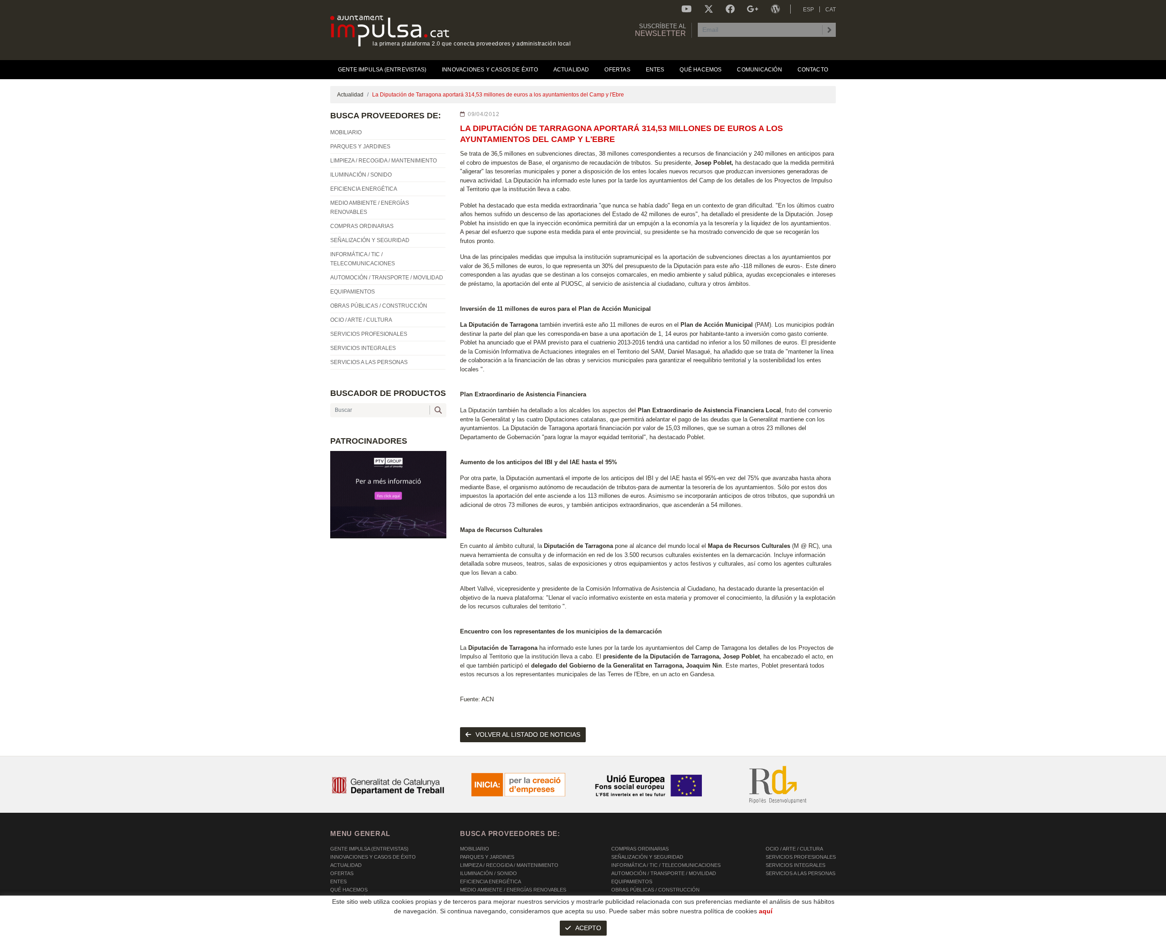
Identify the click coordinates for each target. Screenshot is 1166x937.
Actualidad (350, 94)
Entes (338, 881)
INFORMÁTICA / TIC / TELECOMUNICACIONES (666, 865)
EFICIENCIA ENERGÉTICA (490, 881)
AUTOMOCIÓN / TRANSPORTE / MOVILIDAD (663, 873)
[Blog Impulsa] (775, 9)
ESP (808, 9)
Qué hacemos (349, 889)
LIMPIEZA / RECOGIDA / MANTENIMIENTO (509, 865)
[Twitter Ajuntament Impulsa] (708, 9)
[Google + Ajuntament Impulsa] (752, 9)
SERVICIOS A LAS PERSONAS (800, 873)
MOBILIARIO (474, 848)
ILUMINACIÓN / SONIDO (488, 873)
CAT (830, 9)
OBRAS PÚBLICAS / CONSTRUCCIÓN (655, 889)
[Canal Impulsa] (686, 9)
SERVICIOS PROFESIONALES (801, 857)
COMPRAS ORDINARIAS (640, 848)
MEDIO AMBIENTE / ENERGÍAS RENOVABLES (513, 889)
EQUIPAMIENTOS (631, 881)
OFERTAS (341, 873)
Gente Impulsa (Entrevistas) (369, 848)
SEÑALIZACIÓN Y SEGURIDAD (647, 857)
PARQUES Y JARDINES (487, 857)
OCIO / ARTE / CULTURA (794, 848)
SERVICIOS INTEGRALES (795, 865)
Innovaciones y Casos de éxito (373, 857)
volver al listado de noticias (528, 734)
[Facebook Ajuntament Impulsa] (730, 9)
